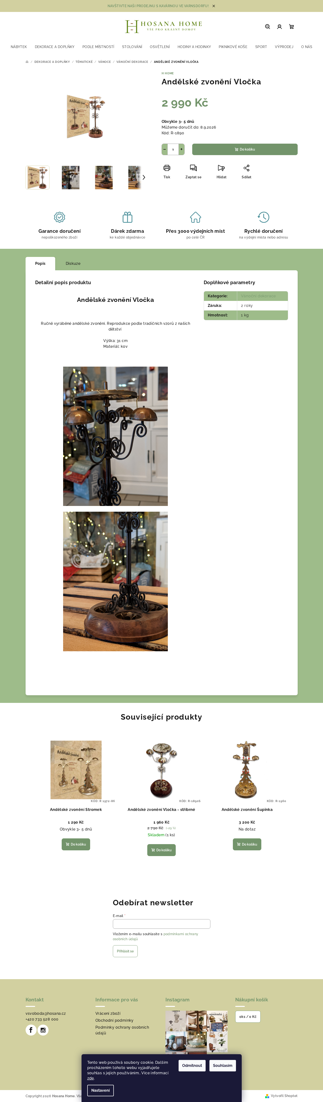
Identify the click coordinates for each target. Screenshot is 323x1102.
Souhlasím (222, 1065)
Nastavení (100, 1090)
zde (90, 1078)
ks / (248, 1017)
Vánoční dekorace (258, 296)
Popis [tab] (40, 263)
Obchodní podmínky (114, 1020)
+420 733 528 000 (42, 1019)
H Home (168, 73)
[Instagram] (43, 1030)
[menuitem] (19, 46)
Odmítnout (192, 1065)
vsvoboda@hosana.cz (46, 1013)
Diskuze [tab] (73, 263)
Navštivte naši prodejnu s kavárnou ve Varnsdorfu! (158, 6)
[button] (310, 1087)
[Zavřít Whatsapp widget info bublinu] (254, 1080)
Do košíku (247, 149)
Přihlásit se (125, 951)
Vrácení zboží (107, 1013)
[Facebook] (31, 1030)
